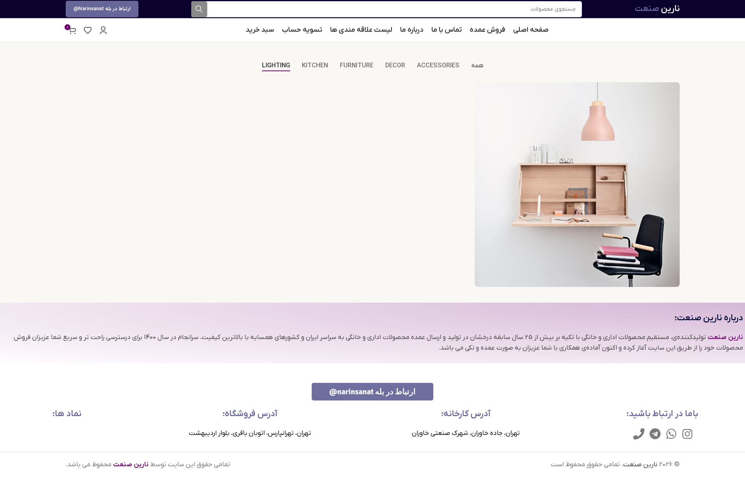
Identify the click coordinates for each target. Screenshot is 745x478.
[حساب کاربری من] (103, 30)
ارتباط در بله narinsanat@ (102, 8)
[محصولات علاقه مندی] (87, 30)
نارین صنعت (640, 464)
